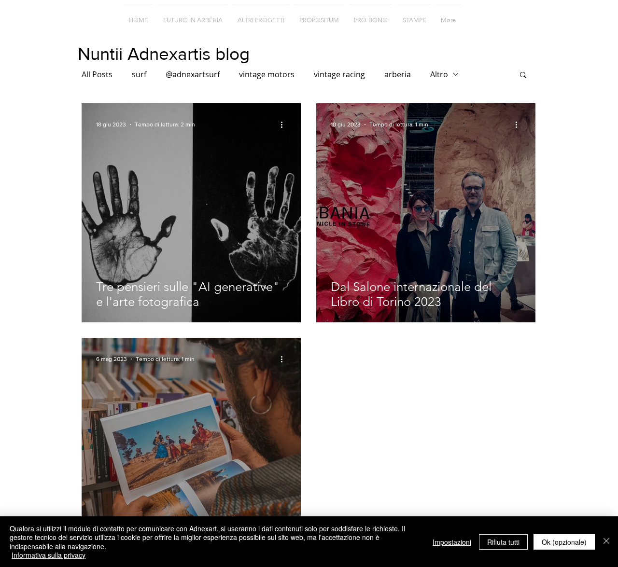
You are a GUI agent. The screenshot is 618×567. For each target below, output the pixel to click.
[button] (523, 75)
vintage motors (267, 74)
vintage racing (339, 74)
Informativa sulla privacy (48, 555)
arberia (397, 74)
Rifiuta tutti (503, 542)
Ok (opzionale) (564, 542)
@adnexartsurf (193, 74)
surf (139, 74)
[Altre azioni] (285, 124)
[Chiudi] (606, 541)
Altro (439, 74)
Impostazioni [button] (452, 542)
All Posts (97, 74)
